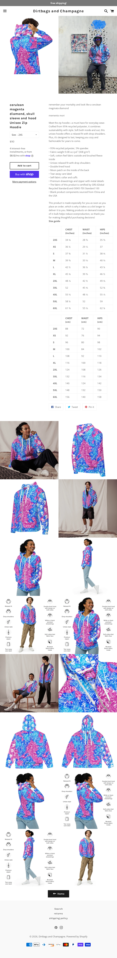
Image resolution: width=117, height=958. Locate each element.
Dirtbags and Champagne (58, 11)
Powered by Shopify (76, 936)
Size (14, 134)
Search (58, 908)
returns (58, 913)
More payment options (24, 181)
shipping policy (58, 918)
